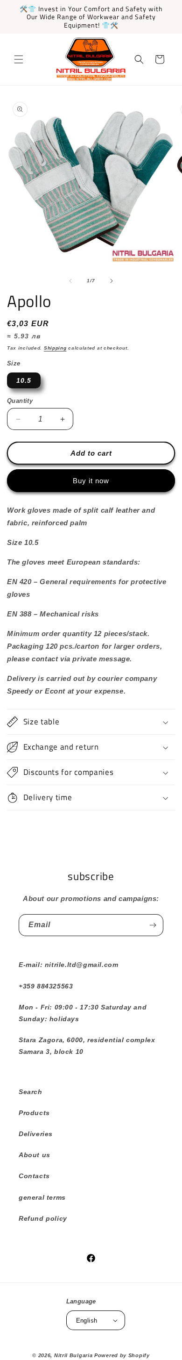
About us (34, 1155)
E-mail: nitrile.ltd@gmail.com (68, 964)
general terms (42, 1197)
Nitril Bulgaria (73, 1355)
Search (30, 1091)
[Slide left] (70, 281)
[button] (18, 59)
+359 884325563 (46, 986)
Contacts (34, 1176)
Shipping (55, 348)
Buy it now (91, 481)
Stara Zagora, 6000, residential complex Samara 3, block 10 (87, 1045)
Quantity (20, 400)
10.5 (23, 380)
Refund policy (43, 1218)
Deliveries (36, 1134)
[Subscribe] (152, 925)
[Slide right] (111, 281)
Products (34, 1113)
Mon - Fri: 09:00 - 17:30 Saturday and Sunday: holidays (83, 1013)
